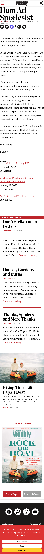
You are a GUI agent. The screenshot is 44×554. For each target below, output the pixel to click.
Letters (4, 21)
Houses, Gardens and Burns (18, 271)
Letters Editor (19, 21)
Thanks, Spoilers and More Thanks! (20, 316)
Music (5, 407)
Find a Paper (12, 494)
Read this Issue (32, 494)
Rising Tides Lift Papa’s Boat (18, 389)
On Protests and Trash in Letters (17, 195)
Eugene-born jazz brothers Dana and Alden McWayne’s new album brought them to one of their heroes (21, 400)
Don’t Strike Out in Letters (20, 223)
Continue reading (29, 255)
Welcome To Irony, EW (17, 163)
